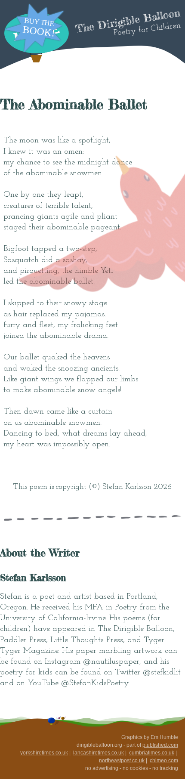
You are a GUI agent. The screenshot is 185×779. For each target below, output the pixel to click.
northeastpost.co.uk (122, 760)
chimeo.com (164, 760)
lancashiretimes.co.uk (98, 753)
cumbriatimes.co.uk (151, 753)
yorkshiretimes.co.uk (44, 753)
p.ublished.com (160, 745)
